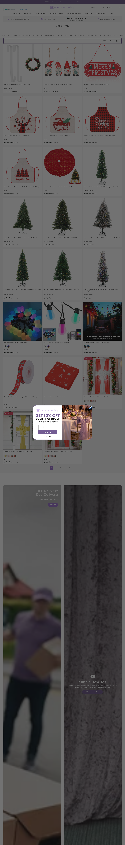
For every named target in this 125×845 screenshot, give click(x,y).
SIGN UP (47, 432)
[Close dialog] (90, 407)
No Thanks (47, 436)
